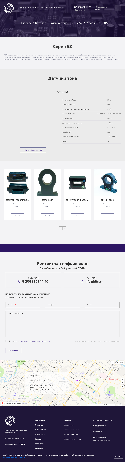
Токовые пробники (71, 434)
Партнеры (39, 444)
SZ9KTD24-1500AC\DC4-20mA (17, 200)
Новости (38, 439)
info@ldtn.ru (79, 10)
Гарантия (39, 425)
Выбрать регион (102, 7)
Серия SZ (77, 22)
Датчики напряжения (72, 430)
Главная (26, 22)
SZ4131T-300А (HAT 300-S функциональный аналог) (77, 200)
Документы (40, 434)
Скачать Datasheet (31, 150)
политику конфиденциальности (35, 341)
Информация (40, 430)
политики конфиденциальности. (14, 457)
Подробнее (17, 215)
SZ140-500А (47, 200)
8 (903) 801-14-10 (82, 7)
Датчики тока (58, 22)
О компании (40, 420)
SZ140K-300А (107, 200)
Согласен (118, 456)
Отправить (13, 350)
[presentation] (61, 228)
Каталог (40, 22)
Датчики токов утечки (72, 439)
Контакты (39, 448)
